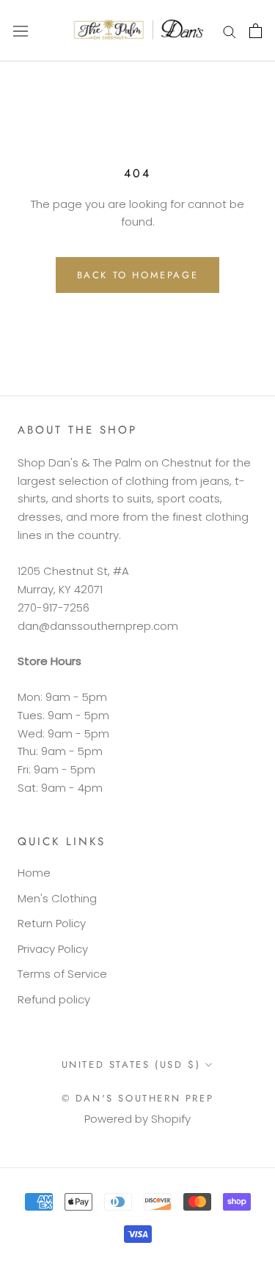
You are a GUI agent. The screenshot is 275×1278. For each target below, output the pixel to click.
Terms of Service (62, 973)
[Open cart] (255, 30)
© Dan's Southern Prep (138, 1098)
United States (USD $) (131, 1064)
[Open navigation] (20, 31)
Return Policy (52, 923)
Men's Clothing (57, 898)
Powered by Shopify (137, 1118)
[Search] (229, 30)
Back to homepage (138, 275)
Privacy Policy (53, 948)
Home (34, 872)
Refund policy (54, 999)
